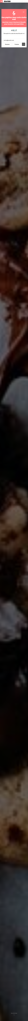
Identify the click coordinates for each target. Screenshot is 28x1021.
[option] (14, 511)
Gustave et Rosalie (7, 1)
